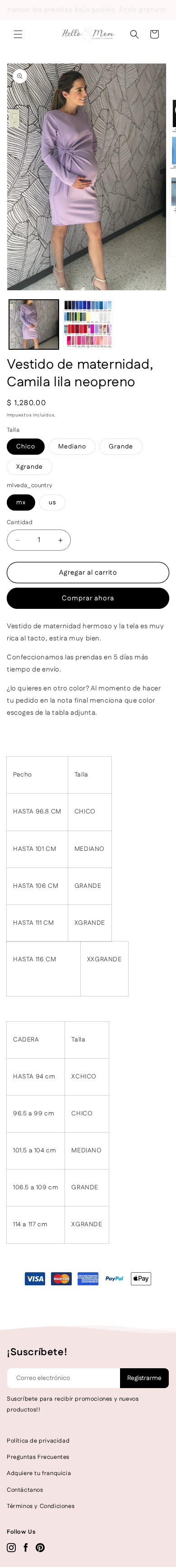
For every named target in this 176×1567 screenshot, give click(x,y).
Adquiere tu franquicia (39, 1473)
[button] (18, 34)
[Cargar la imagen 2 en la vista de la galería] (88, 324)
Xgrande (29, 466)
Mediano (72, 446)
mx (21, 502)
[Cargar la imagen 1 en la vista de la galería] (34, 324)
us (52, 502)
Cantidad (19, 522)
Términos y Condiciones (40, 1506)
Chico (25, 446)
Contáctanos (25, 1490)
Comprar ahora (88, 598)
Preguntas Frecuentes (38, 1457)
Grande (121, 446)
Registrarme (144, 1378)
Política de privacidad (38, 1441)
